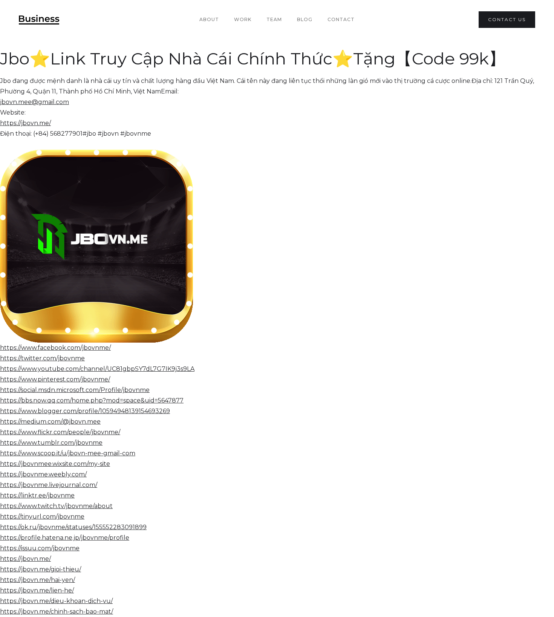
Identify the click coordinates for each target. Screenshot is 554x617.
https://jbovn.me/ (25, 123)
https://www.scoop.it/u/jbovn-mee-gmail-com (67, 453)
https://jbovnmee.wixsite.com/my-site (55, 463)
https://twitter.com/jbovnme (42, 358)
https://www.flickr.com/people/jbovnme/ (60, 432)
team (274, 19)
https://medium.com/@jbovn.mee (50, 421)
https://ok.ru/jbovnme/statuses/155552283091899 (73, 527)
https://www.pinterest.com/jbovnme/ (55, 379)
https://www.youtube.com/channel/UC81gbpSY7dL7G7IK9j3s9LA (97, 368)
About (209, 19)
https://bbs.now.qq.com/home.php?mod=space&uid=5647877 (92, 400)
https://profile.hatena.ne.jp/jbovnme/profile (64, 537)
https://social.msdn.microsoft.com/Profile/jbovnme (75, 389)
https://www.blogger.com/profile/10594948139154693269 (85, 411)
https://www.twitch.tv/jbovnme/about (56, 506)
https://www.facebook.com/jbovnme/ (55, 347)
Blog (304, 19)
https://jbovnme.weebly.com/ (43, 474)
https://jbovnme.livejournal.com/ (48, 484)
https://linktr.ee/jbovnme (37, 495)
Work (242, 19)
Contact (341, 19)
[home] (39, 19)
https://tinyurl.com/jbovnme (42, 516)
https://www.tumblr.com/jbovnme (51, 442)
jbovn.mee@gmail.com (34, 102)
